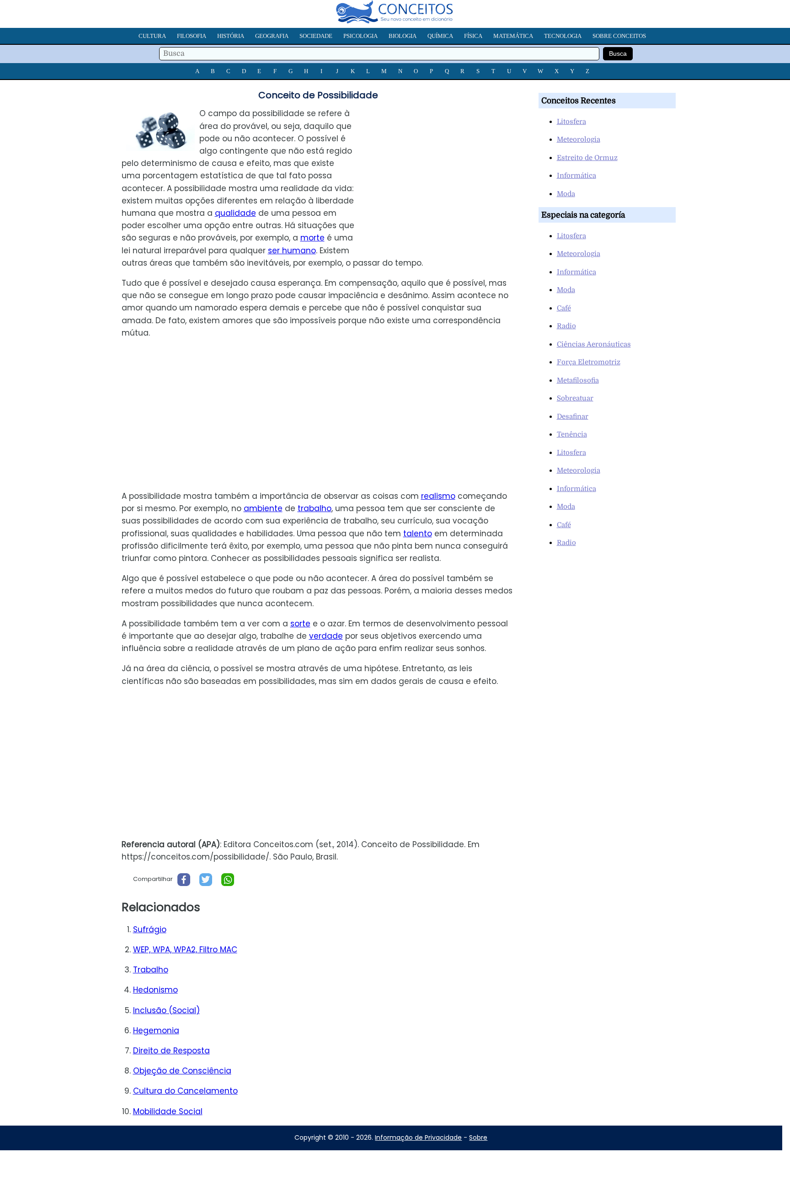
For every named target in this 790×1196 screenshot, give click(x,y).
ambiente (263, 508)
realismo (438, 496)
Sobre (478, 1137)
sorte (300, 623)
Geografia (271, 35)
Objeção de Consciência (182, 1070)
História (230, 35)
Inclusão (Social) (166, 1010)
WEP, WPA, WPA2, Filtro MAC (185, 949)
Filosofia (191, 35)
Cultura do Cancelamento (185, 1090)
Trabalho (150, 969)
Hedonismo (155, 989)
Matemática (513, 35)
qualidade (235, 213)
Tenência (572, 434)
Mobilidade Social (168, 1111)
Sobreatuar (575, 398)
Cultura (152, 35)
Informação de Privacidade (418, 1137)
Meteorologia (578, 139)
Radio (566, 326)
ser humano (292, 250)
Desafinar (572, 416)
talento (417, 533)
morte (312, 237)
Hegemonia (156, 1030)
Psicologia (360, 35)
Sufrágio (149, 929)
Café (564, 308)
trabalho (314, 508)
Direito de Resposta (171, 1050)
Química (440, 35)
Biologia (402, 35)
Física (473, 35)
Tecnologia (563, 35)
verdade (326, 635)
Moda (566, 194)
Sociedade (315, 35)
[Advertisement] (445, 171)
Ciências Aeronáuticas (594, 344)
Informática (576, 175)
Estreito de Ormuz (587, 158)
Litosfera (571, 121)
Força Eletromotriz (588, 362)
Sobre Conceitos (619, 35)
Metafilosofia (578, 380)
